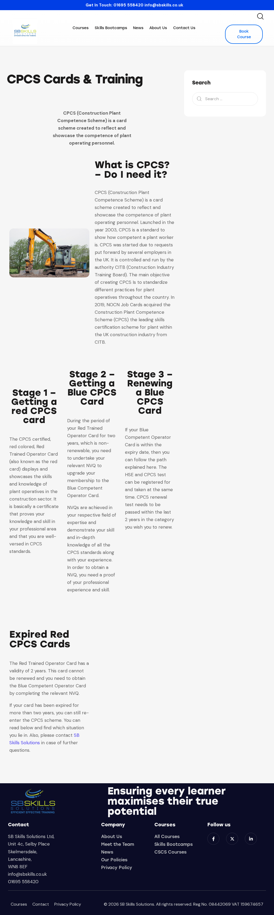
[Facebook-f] (213, 839)
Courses (19, 904)
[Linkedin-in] (251, 839)
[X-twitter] (232, 839)
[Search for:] (225, 99)
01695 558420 (128, 5)
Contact (40, 904)
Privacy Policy (67, 904)
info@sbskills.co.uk (163, 5)
